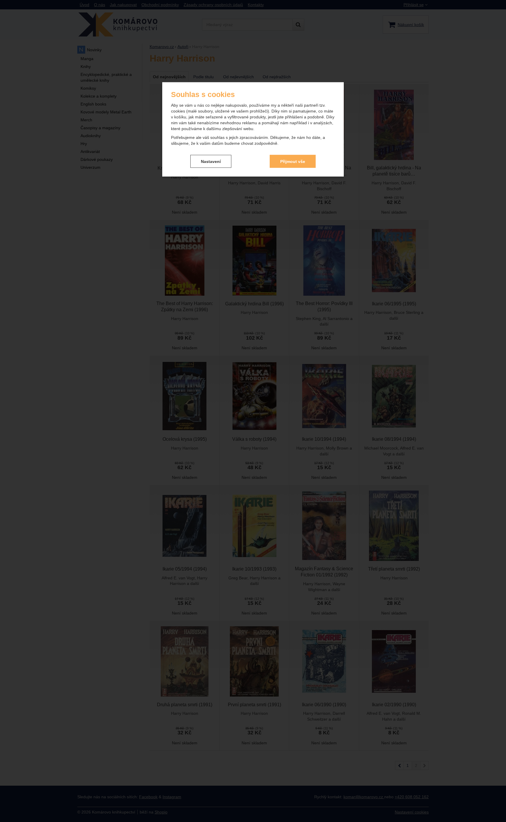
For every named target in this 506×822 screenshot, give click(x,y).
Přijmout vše (292, 161)
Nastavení (211, 161)
